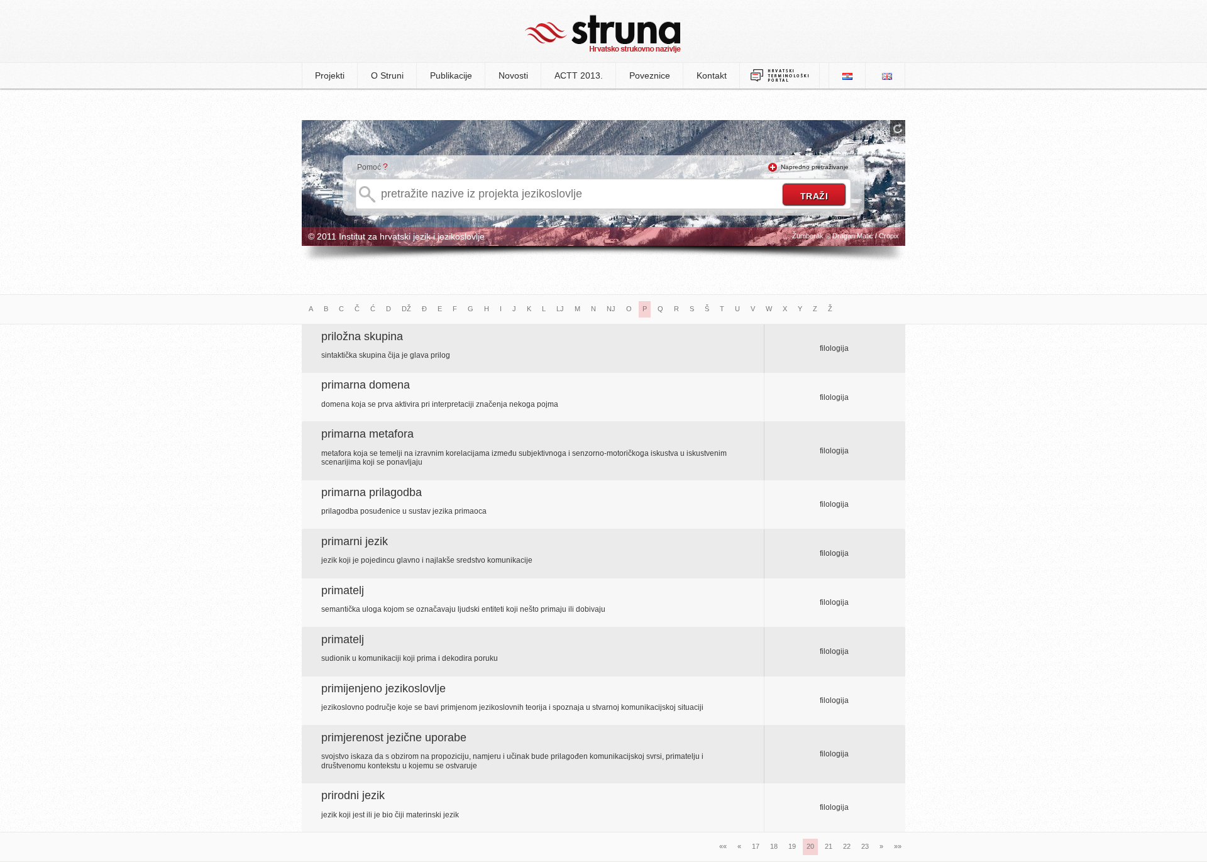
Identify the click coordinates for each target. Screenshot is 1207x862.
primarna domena (365, 385)
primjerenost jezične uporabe (393, 737)
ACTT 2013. (578, 75)
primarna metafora (367, 434)
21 (828, 846)
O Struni (387, 75)
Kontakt (712, 75)
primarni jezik (354, 541)
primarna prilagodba (371, 492)
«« (723, 846)
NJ (611, 308)
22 (847, 846)
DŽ (406, 308)
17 (755, 846)
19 (792, 846)
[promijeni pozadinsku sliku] (897, 128)
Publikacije (451, 75)
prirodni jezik (353, 795)
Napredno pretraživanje (815, 166)
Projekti (329, 75)
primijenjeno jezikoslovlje (383, 688)
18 (774, 846)
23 (865, 846)
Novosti (513, 75)
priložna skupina (362, 336)
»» (897, 846)
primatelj (342, 590)
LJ (560, 308)
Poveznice (649, 75)
